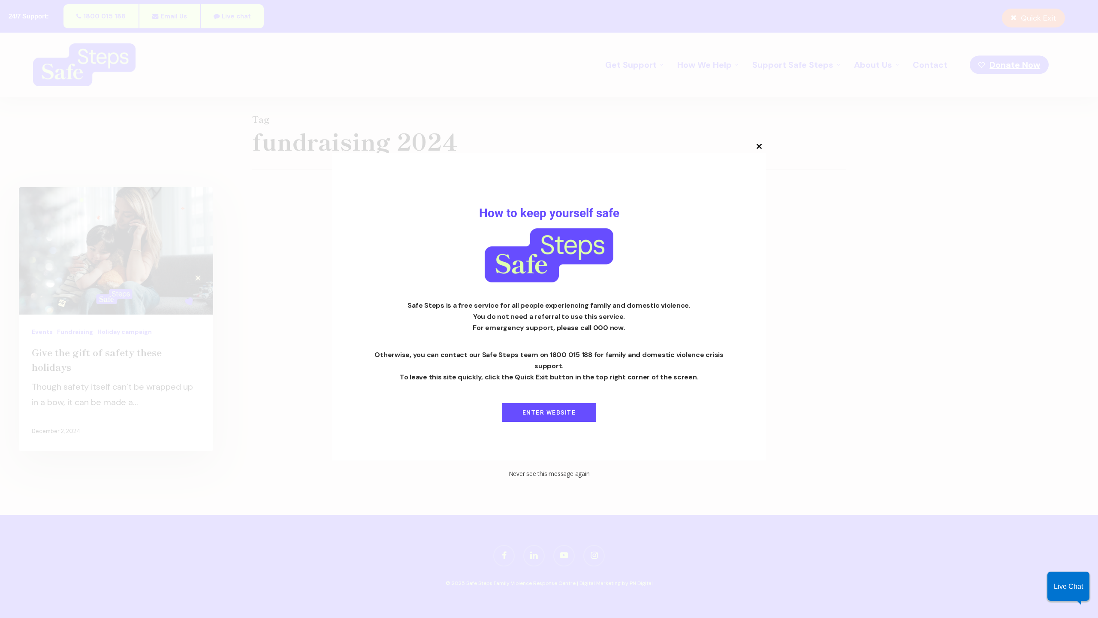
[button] (1068, 586)
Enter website (549, 412)
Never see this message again (549, 474)
